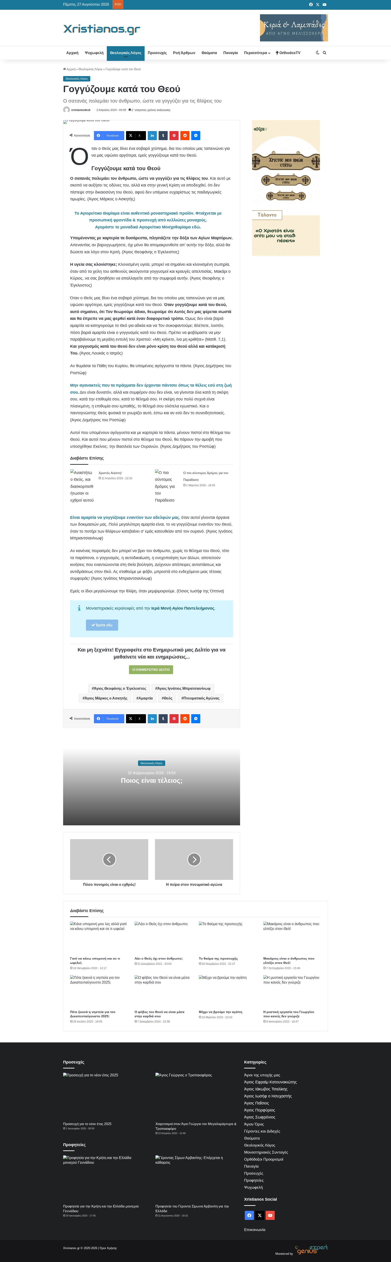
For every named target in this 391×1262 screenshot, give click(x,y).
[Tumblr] (163, 135)
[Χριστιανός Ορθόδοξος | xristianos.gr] (102, 29)
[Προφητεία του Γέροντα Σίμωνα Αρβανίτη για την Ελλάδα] (196, 1178)
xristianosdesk (81, 110)
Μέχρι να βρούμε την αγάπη (220, 1012)
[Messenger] (195, 135)
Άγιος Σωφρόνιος (259, 1117)
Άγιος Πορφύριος (259, 1110)
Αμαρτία (145, 698)
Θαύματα (209, 53)
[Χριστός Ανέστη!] (82, 486)
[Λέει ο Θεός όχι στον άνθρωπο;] (163, 938)
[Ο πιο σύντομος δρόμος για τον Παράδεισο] (167, 486)
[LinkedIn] (152, 135)
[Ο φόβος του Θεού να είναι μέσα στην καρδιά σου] (163, 991)
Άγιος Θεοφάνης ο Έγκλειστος (120, 688)
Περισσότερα (255, 53)
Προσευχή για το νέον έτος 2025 (87, 1124)
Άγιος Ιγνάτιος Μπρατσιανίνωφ (183, 688)
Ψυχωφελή (94, 53)
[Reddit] (184, 135)
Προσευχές (157, 53)
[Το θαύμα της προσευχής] (228, 938)
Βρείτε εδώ (103, 625)
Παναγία (230, 53)
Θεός (168, 698)
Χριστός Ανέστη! (110, 473)
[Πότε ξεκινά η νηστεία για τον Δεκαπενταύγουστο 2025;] (99, 991)
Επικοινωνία (254, 1230)
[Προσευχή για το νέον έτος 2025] (104, 1096)
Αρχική (72, 53)
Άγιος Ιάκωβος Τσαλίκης (266, 1089)
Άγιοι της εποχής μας (262, 1075)
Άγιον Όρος (254, 1124)
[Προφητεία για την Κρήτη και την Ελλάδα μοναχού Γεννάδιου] (104, 1178)
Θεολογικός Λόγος (125, 53)
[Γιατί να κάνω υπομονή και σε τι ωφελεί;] (99, 938)
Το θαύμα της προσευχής (218, 958)
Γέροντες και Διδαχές (262, 1131)
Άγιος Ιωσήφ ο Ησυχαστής (268, 1096)
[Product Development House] (311, 1253)
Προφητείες (254, 1180)
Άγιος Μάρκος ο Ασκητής (106, 698)
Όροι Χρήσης (108, 1248)
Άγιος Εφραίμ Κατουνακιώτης (270, 1082)
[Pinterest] (174, 135)
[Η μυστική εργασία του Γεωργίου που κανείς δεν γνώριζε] (292, 991)
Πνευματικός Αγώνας (201, 698)
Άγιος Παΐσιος (256, 1103)
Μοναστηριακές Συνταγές (266, 1152)
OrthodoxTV (289, 53)
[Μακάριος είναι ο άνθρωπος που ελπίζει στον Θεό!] (292, 938)
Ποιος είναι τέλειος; (152, 780)
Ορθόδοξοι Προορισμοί (263, 1159)
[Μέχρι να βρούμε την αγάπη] (228, 991)
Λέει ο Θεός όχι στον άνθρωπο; (159, 958)
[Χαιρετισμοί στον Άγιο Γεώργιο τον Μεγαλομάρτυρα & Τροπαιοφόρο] (196, 1096)
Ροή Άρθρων (184, 53)
